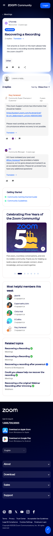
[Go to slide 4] (28, 273)
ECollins (17, 319)
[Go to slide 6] (34, 273)
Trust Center (21, 519)
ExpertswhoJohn (21, 303)
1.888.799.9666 (10, 423)
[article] (26, 117)
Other (8, 60)
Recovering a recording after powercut (25, 364)
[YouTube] (22, 511)
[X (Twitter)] (16, 511)
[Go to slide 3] (23, 273)
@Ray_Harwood (13, 160)
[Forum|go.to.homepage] (20, 5)
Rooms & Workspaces (14, 367)
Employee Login (40, 522)
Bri (10, 149)
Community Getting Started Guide (22, 197)
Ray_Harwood (15, 95)
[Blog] (4, 511)
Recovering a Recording (17, 348)
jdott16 (17, 295)
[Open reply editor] (26, 78)
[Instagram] (28, 511)
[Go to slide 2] (18, 273)
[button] (4, 5)
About (7, 464)
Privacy (12, 519)
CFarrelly (12, 22)
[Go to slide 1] (15, 273)
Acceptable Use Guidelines (38, 519)
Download (9, 474)
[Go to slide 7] (38, 273)
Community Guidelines (17, 201)
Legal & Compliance (10, 522)
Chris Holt (18, 311)
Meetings (8, 14)
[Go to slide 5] (31, 273)
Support (8, 495)
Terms (4, 519)
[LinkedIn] (10, 511)
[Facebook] (33, 511)
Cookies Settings (26, 522)
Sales (7, 484)
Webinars (9, 389)
